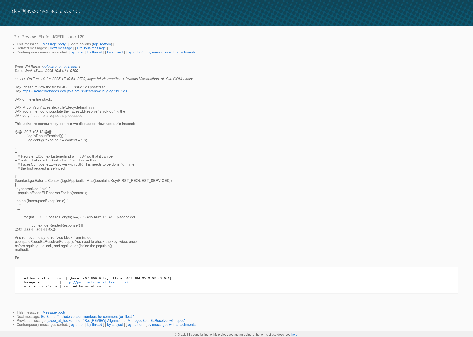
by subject (115, 52)
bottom (105, 43)
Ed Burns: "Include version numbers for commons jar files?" (87, 316)
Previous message (91, 47)
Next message (61, 47)
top (95, 43)
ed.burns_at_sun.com (60, 66)
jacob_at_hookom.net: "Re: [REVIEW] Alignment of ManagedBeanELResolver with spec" (116, 320)
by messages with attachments (172, 52)
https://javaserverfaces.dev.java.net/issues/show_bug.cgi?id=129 (74, 90)
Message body (54, 43)
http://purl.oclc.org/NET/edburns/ (95, 282)
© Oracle (180, 334)
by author (135, 52)
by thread (94, 52)
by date (77, 52)
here (294, 334)
